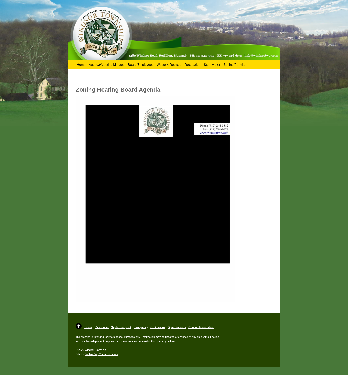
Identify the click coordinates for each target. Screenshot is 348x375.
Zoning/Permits (234, 64)
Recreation (192, 64)
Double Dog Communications (101, 354)
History (88, 327)
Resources (102, 327)
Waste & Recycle (169, 64)
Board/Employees (140, 64)
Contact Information (201, 327)
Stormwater (212, 64)
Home (81, 64)
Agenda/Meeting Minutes (106, 64)
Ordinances (157, 327)
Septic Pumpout (121, 327)
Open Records (177, 327)
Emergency (141, 327)
